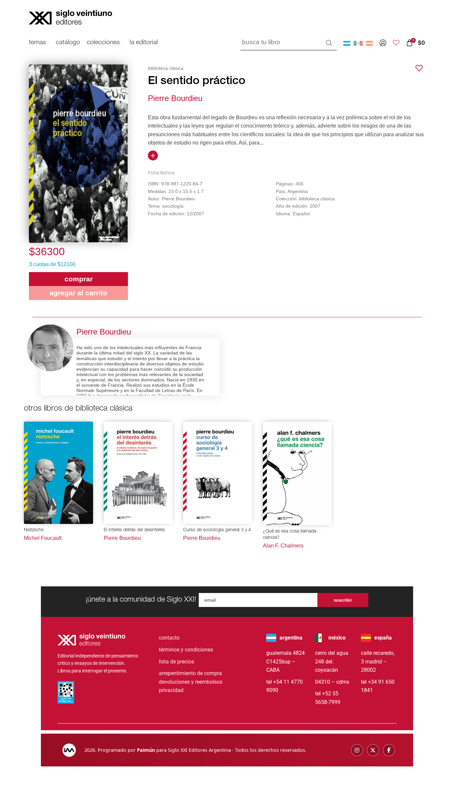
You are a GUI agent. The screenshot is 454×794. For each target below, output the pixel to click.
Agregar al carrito (78, 293)
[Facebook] (389, 750)
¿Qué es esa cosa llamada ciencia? (289, 535)
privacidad (171, 690)
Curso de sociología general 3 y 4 (217, 530)
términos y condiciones (186, 649)
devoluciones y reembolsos (190, 682)
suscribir (343, 600)
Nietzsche (34, 530)
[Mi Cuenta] (383, 43)
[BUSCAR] (329, 42)
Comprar (78, 279)
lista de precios (176, 661)
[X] (373, 750)
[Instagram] (357, 750)
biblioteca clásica (165, 68)
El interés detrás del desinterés (134, 530)
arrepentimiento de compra (190, 673)
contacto (169, 638)
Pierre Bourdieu (175, 98)
